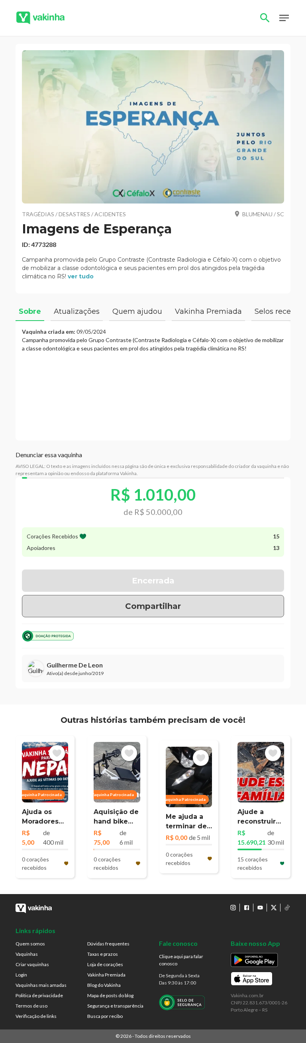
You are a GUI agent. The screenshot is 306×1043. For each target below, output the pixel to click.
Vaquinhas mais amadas (41, 985)
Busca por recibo (105, 1016)
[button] (153, 127)
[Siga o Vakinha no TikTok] (287, 907)
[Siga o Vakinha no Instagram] (233, 907)
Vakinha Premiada (106, 975)
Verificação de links (36, 1016)
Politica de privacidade (39, 995)
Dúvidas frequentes (108, 944)
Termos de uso (31, 1006)
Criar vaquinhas (32, 964)
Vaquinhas (27, 954)
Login (21, 975)
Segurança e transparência (115, 1006)
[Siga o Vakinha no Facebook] (246, 907)
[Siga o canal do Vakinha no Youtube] (260, 907)
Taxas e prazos (102, 954)
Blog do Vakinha (104, 985)
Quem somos (30, 944)
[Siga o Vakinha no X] (274, 907)
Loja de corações (105, 964)
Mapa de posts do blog (110, 995)
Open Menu (284, 18)
